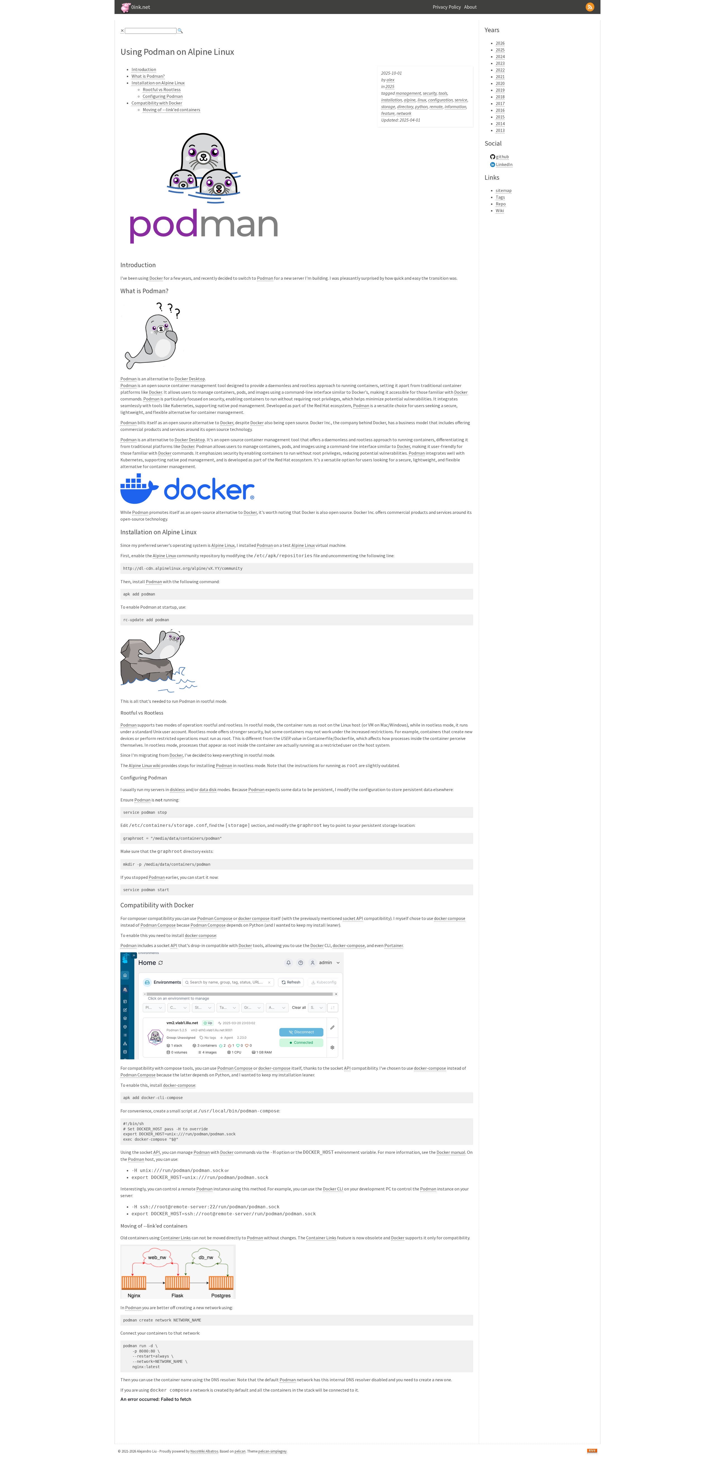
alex (390, 79)
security (430, 93)
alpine (410, 100)
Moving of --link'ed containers (171, 109)
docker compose (254, 918)
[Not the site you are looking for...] (125, 12)
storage (388, 106)
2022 (500, 70)
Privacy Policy (447, 7)
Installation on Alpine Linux (158, 83)
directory (405, 106)
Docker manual (451, 1152)
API (174, 945)
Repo (501, 204)
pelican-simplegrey (272, 1451)
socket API (353, 918)
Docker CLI (333, 1189)
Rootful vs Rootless (162, 89)
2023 (500, 63)
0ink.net (140, 6)
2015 (500, 117)
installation (391, 100)
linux (422, 100)
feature (388, 113)
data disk (207, 789)
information (455, 106)
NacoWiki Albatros (204, 1451)
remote (436, 106)
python (421, 106)
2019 (500, 90)
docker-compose (349, 945)
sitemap (504, 190)
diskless (177, 789)
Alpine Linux (223, 545)
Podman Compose (214, 918)
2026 (500, 43)
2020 (500, 83)
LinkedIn (504, 164)
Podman (265, 278)
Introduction (144, 69)
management (408, 93)
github (502, 156)
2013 (500, 130)
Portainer (393, 945)
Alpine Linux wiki (144, 765)
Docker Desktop (190, 378)
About (470, 7)
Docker (156, 278)
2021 (500, 76)
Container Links (176, 1237)
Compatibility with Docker (157, 103)
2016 (500, 110)
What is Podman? (148, 76)
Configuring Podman (163, 96)
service (461, 100)
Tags (500, 197)
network (404, 113)
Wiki (500, 210)
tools (442, 93)
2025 (389, 86)
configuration (440, 100)
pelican (240, 1451)
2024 (500, 56)
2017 (500, 103)
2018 (500, 96)
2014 (500, 123)
